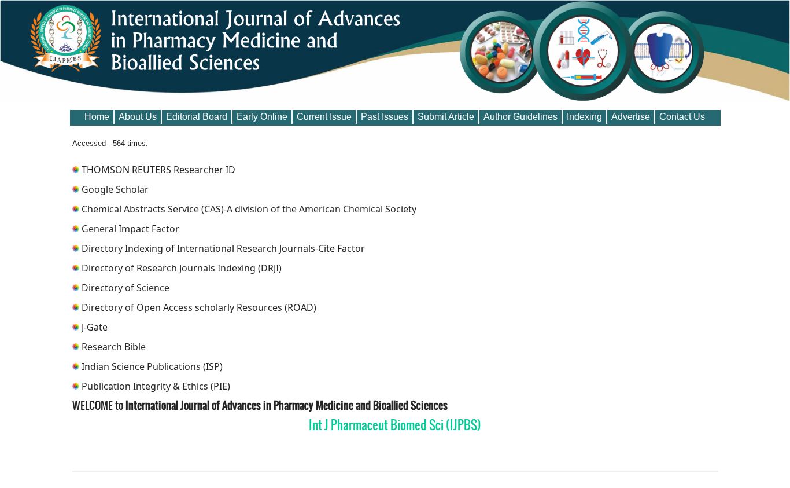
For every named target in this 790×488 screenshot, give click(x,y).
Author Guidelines (520, 117)
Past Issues (384, 117)
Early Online (262, 117)
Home (96, 117)
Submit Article (446, 117)
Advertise (630, 117)
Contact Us (682, 117)
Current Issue (324, 117)
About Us (138, 117)
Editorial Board (196, 117)
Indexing (584, 117)
